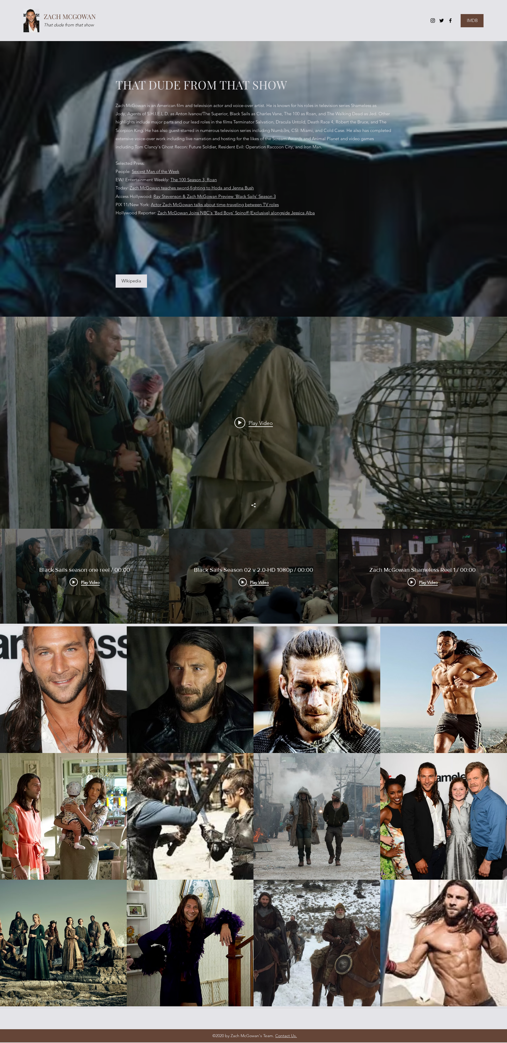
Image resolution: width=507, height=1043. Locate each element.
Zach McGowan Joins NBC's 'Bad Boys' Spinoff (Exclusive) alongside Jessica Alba (236, 213)
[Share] (253, 505)
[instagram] (433, 20)
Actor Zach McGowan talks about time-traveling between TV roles (215, 204)
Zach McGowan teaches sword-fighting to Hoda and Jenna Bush (192, 188)
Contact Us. (286, 1035)
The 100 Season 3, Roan (193, 179)
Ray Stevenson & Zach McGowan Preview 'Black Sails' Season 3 (214, 196)
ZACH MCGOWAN (70, 16)
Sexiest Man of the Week (155, 171)
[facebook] (450, 20)
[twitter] (442, 20)
